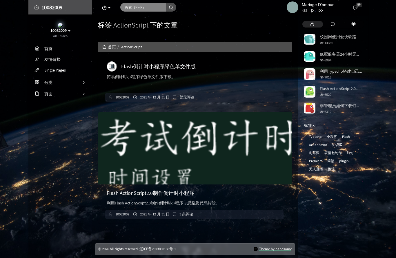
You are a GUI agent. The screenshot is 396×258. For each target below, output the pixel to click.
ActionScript (318, 144)
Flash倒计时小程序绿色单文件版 (158, 66)
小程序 (332, 136)
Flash (346, 136)
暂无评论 (187, 97)
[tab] (312, 24)
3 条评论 (186, 214)
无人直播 (316, 169)
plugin (344, 161)
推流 (331, 169)
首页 (112, 47)
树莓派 (314, 153)
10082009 (122, 97)
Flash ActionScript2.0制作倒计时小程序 (151, 193)
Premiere (315, 161)
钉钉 (350, 153)
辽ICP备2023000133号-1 (157, 248)
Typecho (315, 136)
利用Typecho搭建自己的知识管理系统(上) (357, 71)
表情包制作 (333, 153)
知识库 (337, 144)
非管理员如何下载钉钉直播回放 (348, 105)
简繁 (330, 161)
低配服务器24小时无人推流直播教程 (352, 54)
